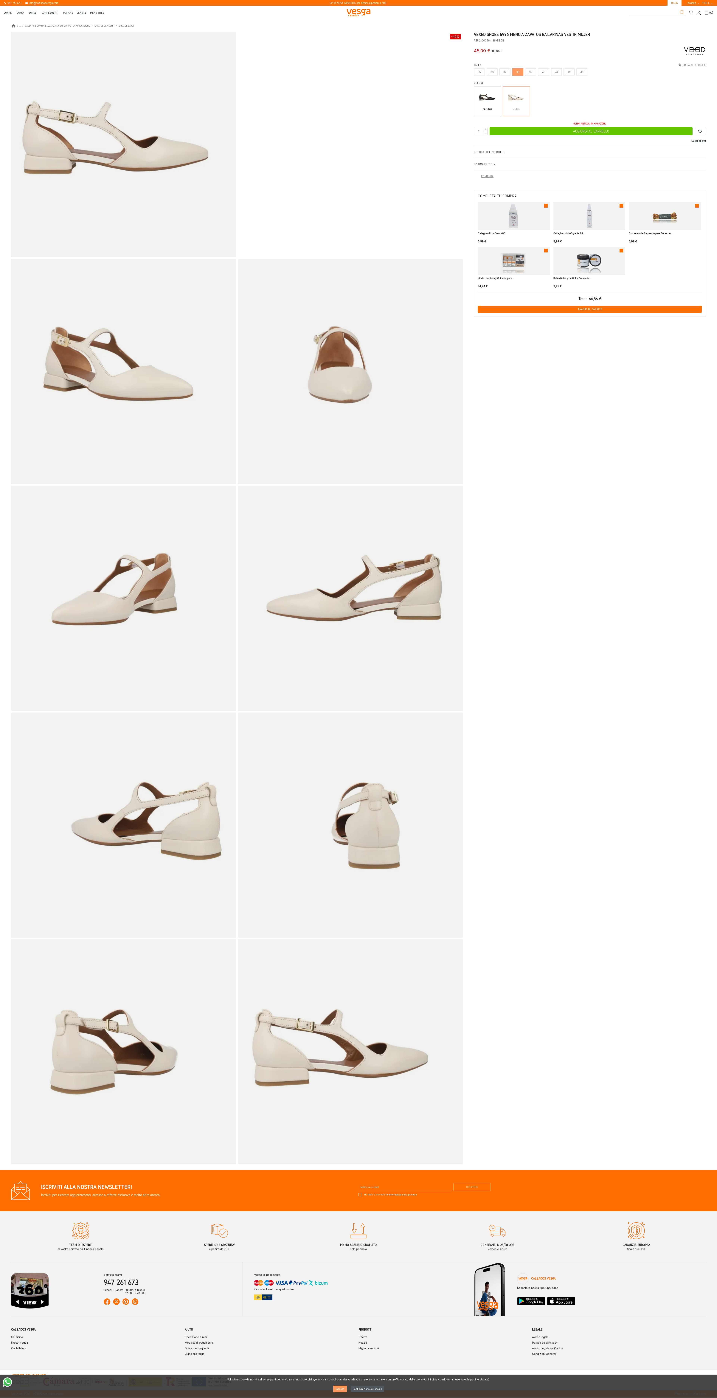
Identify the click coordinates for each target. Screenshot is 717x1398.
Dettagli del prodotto (489, 152)
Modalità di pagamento (199, 1342)
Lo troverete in (484, 164)
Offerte (362, 1337)
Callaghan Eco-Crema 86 (491, 233)
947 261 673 (12, 2)
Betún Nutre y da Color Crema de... (572, 278)
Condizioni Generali (544, 1353)
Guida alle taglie (194, 1353)
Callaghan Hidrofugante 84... (569, 233)
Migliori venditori (368, 1348)
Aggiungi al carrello (591, 131)
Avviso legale (540, 1337)
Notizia (362, 1342)
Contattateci (18, 1348)
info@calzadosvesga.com (41, 2)
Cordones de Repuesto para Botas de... (650, 233)
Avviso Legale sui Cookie (547, 1348)
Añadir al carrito (590, 309)
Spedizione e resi (196, 1337)
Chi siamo (17, 1337)
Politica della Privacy (545, 1342)
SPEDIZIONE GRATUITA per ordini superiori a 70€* (359, 2)
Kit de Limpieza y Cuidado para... (496, 278)
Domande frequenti (197, 1348)
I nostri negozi (20, 1342)
